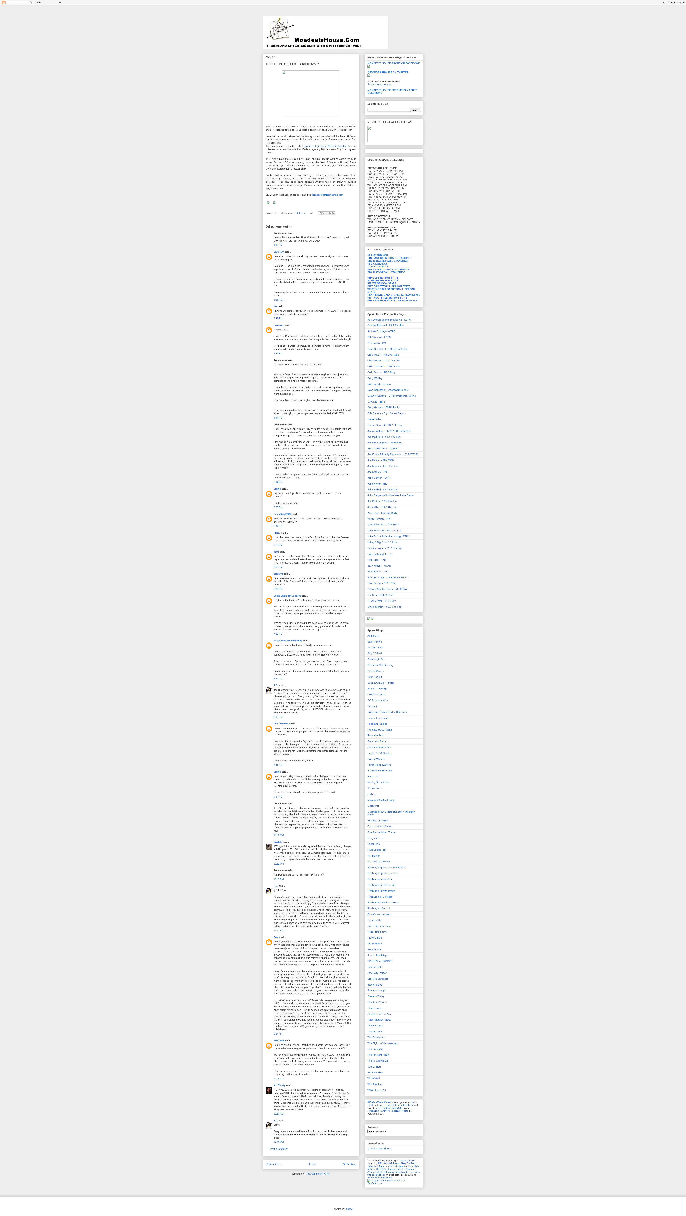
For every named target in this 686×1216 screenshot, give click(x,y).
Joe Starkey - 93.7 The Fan (383, 466)
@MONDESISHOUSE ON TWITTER (387, 72)
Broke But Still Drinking (380, 665)
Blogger (349, 1209)
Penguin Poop (375, 838)
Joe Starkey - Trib (377, 471)
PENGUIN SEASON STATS (382, 277)
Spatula (278, 842)
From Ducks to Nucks (379, 729)
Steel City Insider (377, 972)
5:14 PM (278, 482)
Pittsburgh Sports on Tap (381, 885)
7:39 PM (278, 633)
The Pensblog (375, 1049)
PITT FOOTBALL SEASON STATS (387, 297)
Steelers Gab (374, 984)
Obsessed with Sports (379, 826)
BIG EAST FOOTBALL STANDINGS (388, 269)
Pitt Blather (373, 855)
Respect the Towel (377, 931)
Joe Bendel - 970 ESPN (380, 460)
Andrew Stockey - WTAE (381, 331)
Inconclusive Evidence (379, 770)
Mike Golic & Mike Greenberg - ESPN (388, 536)
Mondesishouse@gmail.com (327, 194)
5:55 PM (278, 545)
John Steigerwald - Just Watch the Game (390, 495)
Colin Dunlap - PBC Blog (381, 372)
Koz (276, 306)
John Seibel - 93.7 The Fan (382, 489)
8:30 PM (278, 678)
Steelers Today (375, 996)
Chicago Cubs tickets (396, 1171)
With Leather (374, 1084)
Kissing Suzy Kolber (378, 782)
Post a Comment (279, 1149)
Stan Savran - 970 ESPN (381, 583)
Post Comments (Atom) (318, 1173)
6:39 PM (278, 567)
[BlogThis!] (323, 213)
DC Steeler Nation (377, 700)
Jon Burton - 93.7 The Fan (382, 501)
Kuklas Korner (375, 788)
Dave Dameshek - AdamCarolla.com (388, 389)
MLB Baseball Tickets (379, 1148)
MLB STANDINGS (377, 266)
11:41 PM (279, 930)
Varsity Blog (374, 1066)
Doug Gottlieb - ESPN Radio (383, 407)
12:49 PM (279, 1142)
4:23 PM (278, 353)
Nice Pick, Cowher (377, 820)
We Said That (375, 1072)
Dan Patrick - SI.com (379, 384)
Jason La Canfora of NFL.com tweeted (325, 146)
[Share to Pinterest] (333, 213)
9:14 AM (278, 1034)
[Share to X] (326, 213)
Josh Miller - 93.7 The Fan (382, 507)
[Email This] (320, 213)
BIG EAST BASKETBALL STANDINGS (389, 258)
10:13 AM (279, 1113)
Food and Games (377, 723)
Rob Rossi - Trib (376, 559)
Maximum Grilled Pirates (381, 799)
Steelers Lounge (376, 990)
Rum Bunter (374, 949)
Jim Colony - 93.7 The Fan (382, 448)
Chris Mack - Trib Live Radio (383, 354)
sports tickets (408, 1160)
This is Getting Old (377, 1060)
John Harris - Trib (377, 483)
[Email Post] (311, 213)
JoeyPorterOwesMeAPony (288, 640)
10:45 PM (279, 879)
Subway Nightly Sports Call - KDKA (387, 589)
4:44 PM (278, 417)
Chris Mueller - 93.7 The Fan (383, 360)
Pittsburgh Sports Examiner (382, 873)
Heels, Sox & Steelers (379, 753)
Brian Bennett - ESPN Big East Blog (387, 349)
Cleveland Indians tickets (390, 1169)
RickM (277, 533)
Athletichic (373, 635)
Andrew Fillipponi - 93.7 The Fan (385, 325)
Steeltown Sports (377, 1002)
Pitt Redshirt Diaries (378, 861)
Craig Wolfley (374, 378)
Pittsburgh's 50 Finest (379, 896)
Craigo (277, 488)
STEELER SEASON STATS (383, 280)
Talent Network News (379, 1019)
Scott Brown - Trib (377, 571)
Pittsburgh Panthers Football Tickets (387, 1110)
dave (276, 551)
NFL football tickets (389, 1163)
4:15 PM (278, 245)
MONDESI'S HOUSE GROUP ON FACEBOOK (393, 63)
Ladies (371, 794)
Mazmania (373, 805)
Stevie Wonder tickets (379, 1177)
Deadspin (372, 706)
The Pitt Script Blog (378, 1054)
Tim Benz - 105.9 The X (380, 595)
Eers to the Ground (378, 717)
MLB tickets (396, 1166)
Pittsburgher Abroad (378, 908)
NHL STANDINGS (377, 255)
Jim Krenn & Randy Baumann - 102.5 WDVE (392, 454)
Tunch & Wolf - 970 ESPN (381, 600)
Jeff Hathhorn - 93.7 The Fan (384, 436)
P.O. (276, 685)
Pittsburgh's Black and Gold (383, 902)
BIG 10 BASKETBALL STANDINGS (387, 260)
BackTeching (374, 641)
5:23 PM (278, 507)
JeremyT (278, 573)
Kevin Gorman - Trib (378, 518)
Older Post (349, 1164)
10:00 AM (279, 1078)
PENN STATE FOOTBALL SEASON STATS (392, 300)
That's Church (375, 1025)
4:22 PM (278, 318)
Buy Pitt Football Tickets (399, 1105)
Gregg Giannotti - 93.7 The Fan (385, 425)
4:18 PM (278, 299)
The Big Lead (375, 1031)
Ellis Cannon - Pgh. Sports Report (386, 413)
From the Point (375, 735)
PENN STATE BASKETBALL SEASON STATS (393, 294)
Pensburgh (373, 843)
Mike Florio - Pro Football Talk (384, 530)
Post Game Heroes (378, 914)
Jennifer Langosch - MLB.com (384, 442)
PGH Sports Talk (376, 849)
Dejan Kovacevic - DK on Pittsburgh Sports (391, 395)
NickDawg (279, 1040)
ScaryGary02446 (282, 514)
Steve (277, 937)
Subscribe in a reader (379, 84)
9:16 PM (278, 717)
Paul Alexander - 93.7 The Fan (384, 548)
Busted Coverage (377, 688)
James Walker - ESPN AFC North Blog (389, 431)
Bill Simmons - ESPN (379, 337)
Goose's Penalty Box (379, 747)
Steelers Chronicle (377, 978)
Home (311, 1164)
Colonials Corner (376, 694)
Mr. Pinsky (279, 1085)
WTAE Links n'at (376, 1090)
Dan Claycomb (282, 723)
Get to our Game (377, 741)
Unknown (279, 251)
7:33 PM (278, 589)
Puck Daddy (374, 920)
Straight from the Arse (379, 1013)
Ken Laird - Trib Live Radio (382, 513)
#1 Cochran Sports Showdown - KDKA (389, 319)
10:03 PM (279, 835)
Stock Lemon (374, 1008)
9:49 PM (278, 797)
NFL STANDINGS (377, 263)
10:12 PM (279, 863)
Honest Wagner (376, 759)
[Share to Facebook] (330, 213)
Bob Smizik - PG (376, 343)
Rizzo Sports (374, 943)
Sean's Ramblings (377, 955)
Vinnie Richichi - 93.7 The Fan (384, 606)
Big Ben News (375, 647)
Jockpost (372, 776)
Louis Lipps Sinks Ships (287, 595)
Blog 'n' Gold (374, 653)
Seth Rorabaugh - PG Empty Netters (388, 577)
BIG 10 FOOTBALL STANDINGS (386, 272)
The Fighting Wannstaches (382, 1043)
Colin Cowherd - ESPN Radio (383, 366)
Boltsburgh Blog (376, 659)
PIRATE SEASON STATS (381, 283)
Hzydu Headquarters (379, 764)
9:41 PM (278, 765)
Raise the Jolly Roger (379, 926)
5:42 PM (278, 526)
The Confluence (376, 1037)
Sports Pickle (374, 967)
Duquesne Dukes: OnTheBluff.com (387, 712)
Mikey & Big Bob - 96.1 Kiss (383, 542)
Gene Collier (374, 419)
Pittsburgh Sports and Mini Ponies (386, 867)
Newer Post (273, 1164)
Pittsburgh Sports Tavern (381, 890)
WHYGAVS (373, 1078)
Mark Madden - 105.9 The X (383, 524)
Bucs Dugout (374, 676)
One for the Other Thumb (381, 832)
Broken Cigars (375, 671)
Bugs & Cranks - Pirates (380, 682)
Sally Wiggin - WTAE (379, 565)
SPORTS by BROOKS (379, 961)
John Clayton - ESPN (379, 477)
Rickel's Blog (374, 937)
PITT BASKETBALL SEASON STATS (388, 286)
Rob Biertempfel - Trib (379, 553)
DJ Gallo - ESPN (376, 401)
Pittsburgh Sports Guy (379, 879)
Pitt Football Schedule (389, 1107)
